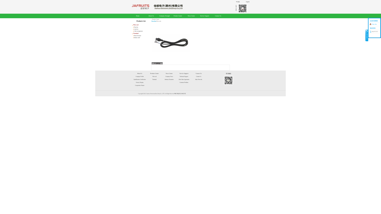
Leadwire (136, 29)
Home (137, 16)
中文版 (238, 1)
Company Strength (164, 16)
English (248, 1)
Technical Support (184, 76)
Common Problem (184, 82)
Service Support (204, 16)
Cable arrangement (138, 31)
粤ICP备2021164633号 (180, 93)
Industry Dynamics (169, 79)
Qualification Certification (140, 79)
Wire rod (154, 76)
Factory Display (139, 82)
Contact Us (218, 16)
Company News (169, 76)
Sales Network (198, 79)
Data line (136, 27)
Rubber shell (137, 37)
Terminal (154, 79)
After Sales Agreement (184, 79)
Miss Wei (374, 24)
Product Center (178, 16)
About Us (151, 16)
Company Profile (140, 76)
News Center (191, 16)
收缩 (366, 35)
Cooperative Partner (139, 85)
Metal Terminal (137, 35)
